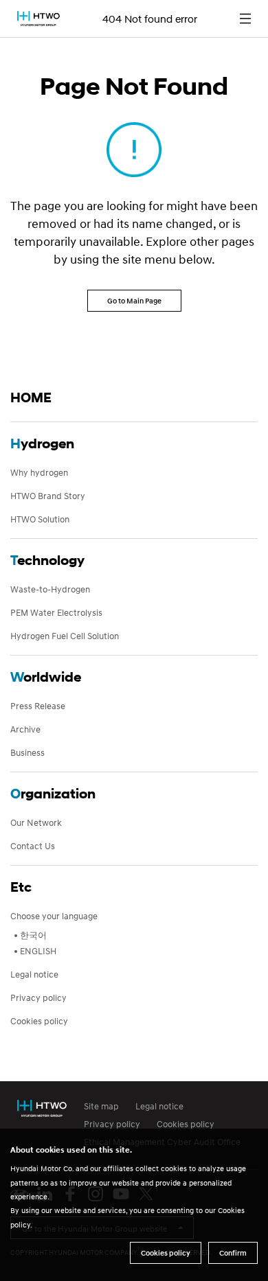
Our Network (36, 822)
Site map (101, 1105)
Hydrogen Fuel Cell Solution (64, 635)
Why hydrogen (39, 472)
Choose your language (54, 915)
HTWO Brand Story (47, 495)
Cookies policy (39, 1020)
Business (27, 752)
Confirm (233, 1253)
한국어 (33, 935)
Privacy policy (38, 997)
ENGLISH (38, 950)
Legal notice (34, 974)
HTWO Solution (39, 518)
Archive (25, 729)
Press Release (37, 705)
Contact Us (32, 845)
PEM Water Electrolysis (56, 612)
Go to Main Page (134, 300)
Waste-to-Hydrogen (50, 589)
